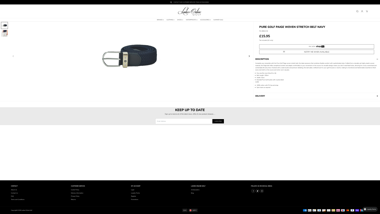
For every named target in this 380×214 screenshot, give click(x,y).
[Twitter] (257, 191)
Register (133, 196)
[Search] (357, 11)
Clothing (170, 20)
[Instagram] (262, 191)
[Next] (249, 56)
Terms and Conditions (17, 199)
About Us (14, 190)
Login (132, 190)
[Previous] (13, 56)
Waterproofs (191, 20)
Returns (73, 199)
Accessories (205, 20)
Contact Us (14, 193)
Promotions (134, 199)
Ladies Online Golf (27, 210)
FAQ (12, 196)
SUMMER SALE (218, 20)
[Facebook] (253, 191)
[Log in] (362, 11)
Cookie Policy (75, 190)
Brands (160, 20)
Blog (192, 193)
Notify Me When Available (316, 52)
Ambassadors (195, 190)
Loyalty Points (135, 193)
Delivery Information (77, 193)
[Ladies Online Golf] (190, 11)
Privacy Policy (75, 196)
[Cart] (367, 11)
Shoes (179, 20)
